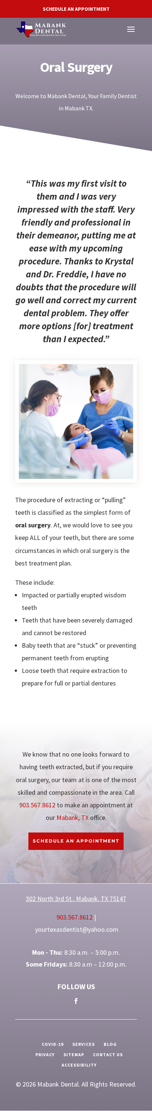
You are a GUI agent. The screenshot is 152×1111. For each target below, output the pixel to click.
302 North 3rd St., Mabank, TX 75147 (76, 898)
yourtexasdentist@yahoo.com (76, 929)
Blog (110, 1044)
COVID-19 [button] (52, 1044)
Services (83, 1044)
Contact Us (108, 1054)
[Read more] (41, 28)
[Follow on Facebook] (76, 1001)
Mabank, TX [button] (72, 817)
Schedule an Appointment (76, 9)
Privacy (45, 1054)
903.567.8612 (38, 805)
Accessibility (79, 1065)
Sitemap (73, 1054)
